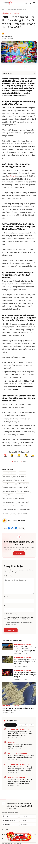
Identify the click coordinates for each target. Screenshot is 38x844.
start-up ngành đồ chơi (8, 502)
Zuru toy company (22, 513)
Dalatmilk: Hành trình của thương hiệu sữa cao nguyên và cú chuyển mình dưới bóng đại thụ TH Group (20, 769)
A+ (10, 67)
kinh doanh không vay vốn (9, 487)
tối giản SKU (6, 505)
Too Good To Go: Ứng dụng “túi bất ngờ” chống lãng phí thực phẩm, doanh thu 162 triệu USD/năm (20, 782)
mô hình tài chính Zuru (25, 491)
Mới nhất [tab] (32, 725)
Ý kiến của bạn (8, 576)
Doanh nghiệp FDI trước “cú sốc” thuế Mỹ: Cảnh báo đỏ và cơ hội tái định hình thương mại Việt (20, 734)
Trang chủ (4, 9)
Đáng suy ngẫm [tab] (23, 725)
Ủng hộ (19, 553)
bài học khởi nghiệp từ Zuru (9, 473)
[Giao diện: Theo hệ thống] (26, 3)
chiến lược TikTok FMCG (23, 484)
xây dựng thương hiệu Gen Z (9, 509)
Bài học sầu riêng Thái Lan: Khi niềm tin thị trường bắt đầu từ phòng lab (25, 662)
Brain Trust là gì (6, 476)
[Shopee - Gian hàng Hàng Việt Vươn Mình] (19, 836)
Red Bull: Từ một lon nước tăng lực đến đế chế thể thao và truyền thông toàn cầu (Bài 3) (25, 649)
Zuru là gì (13, 513)
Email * (6, 606)
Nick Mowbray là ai (20, 494)
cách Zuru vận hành (7, 480)
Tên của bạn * (8, 597)
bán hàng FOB (22, 473)
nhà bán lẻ (12, 176)
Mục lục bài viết (19, 73)
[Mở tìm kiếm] (30, 3)
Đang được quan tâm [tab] (11, 725)
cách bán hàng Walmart (18, 476)
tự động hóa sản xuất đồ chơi (19, 505)
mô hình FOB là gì (23, 487)
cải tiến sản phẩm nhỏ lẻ (8, 484)
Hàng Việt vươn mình (16, 520)
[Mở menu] (34, 3)
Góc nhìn (10, 9)
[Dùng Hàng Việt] (3, 803)
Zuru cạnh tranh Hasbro (25, 509)
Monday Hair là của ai (8, 494)
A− (4, 67)
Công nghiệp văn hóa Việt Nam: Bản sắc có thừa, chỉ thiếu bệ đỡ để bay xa (25, 675)
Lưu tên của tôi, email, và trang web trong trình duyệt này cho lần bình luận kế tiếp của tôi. (20, 618)
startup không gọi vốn (22, 502)
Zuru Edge (5, 513)
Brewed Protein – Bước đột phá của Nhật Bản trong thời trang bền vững (17, 709)
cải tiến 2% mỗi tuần (20, 480)
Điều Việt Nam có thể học (20, 9)
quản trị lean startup (7, 498)
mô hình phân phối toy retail (10, 491)
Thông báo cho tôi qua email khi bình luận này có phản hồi (19, 623)
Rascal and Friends (19, 498)
